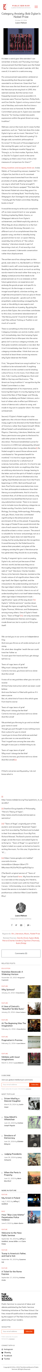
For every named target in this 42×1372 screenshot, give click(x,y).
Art (12, 934)
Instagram (8, 1349)
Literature (19, 934)
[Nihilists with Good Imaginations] (34, 1059)
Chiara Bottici (20, 993)
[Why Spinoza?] (34, 991)
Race (3, 1211)
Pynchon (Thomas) (31, 941)
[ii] (34, 600)
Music (26, 934)
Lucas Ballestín (19, 1063)
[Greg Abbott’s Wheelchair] (34, 1122)
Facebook (8, 1356)
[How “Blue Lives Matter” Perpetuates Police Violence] (34, 1217)
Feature (5, 986)
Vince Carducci (21, 1012)
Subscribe (34, 1084)
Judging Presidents (13, 1154)
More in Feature (9, 1190)
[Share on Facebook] (12, 925)
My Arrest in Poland (11, 1198)
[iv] (15, 760)
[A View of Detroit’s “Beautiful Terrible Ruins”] (34, 1008)
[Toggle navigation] (36, 6)
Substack (28, 1088)
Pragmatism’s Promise (12, 1040)
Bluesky (7, 1352)
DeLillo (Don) (22, 938)
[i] (37, 448)
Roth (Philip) (21, 943)
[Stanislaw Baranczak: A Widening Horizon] (34, 973)
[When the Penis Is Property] (34, 1177)
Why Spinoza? (8, 990)
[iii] (21, 616)
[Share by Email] (21, 925)
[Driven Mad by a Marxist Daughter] (34, 1103)
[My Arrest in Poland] (34, 1200)
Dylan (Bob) (34, 938)
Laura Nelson (21, 23)
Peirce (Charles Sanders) (12, 941)
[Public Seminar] (5, 7)
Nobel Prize (35, 934)
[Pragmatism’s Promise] (34, 1042)
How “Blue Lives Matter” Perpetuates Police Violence (13, 1217)
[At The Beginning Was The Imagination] (34, 1025)
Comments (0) (21, 953)
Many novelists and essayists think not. (18, 168)
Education (6, 968)
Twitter (7, 1359)
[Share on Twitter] (16, 925)
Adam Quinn (18, 1223)
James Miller (13, 1241)
